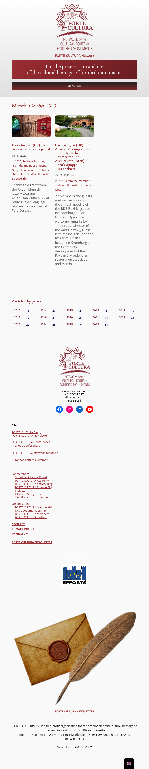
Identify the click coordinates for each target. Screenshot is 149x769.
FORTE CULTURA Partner (31, 517)
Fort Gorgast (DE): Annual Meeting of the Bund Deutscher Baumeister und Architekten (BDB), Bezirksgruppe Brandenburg (73, 157)
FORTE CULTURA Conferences (31, 442)
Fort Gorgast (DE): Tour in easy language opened (31, 147)
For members (20, 474)
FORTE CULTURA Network (74, 56)
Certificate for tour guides (31, 497)
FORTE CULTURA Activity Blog (34, 484)
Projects (43, 174)
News (15, 174)
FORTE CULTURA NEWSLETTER (32, 542)
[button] (72, 86)
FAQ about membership (30, 510)
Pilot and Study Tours (29, 494)
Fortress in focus (33, 161)
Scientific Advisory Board (31, 477)
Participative (29, 174)
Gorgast (17, 170)
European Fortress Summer (30, 460)
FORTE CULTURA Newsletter (30, 435)
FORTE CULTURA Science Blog (34, 487)
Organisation (20, 504)
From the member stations (29, 165)
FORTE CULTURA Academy (32, 480)
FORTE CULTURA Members (32, 514)
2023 (18, 161)
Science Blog (20, 178)
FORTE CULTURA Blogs (26, 432)
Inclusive (29, 170)
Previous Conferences (26, 445)
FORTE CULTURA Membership (34, 507)
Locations (42, 170)
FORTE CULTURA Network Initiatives (35, 453)
